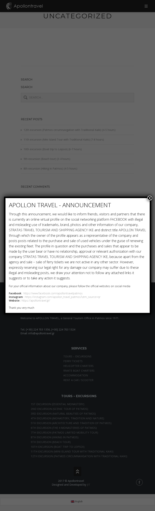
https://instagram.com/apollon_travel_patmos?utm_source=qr (62, 297)
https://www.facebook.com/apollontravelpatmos (53, 293)
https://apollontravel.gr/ (35, 300)
